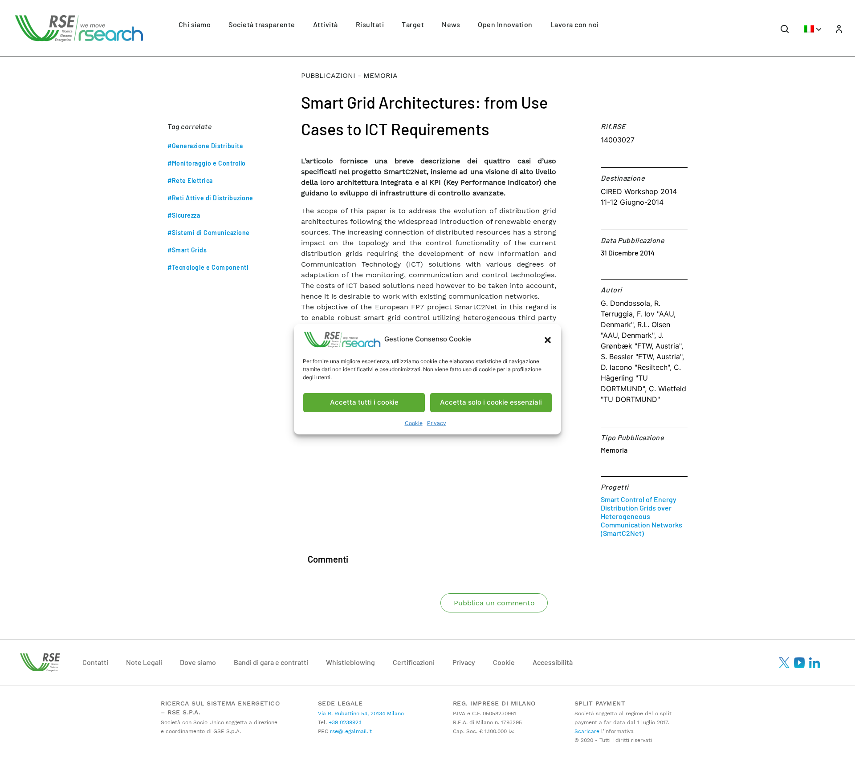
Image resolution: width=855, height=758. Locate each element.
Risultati (370, 24)
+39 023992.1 (344, 722)
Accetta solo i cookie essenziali (491, 402)
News (451, 24)
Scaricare (586, 731)
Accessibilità (553, 662)
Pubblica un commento (494, 603)
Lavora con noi (574, 24)
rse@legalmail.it (350, 731)
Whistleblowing (350, 662)
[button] (547, 339)
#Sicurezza (183, 215)
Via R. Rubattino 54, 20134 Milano (361, 713)
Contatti (95, 662)
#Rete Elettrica (190, 180)
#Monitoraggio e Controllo (206, 163)
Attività (325, 24)
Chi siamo (195, 24)
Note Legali (144, 662)
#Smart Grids (187, 250)
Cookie (414, 423)
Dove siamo (198, 662)
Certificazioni (414, 662)
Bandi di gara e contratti (271, 662)
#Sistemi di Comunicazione (208, 232)
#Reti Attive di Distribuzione (210, 198)
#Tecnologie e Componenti (207, 267)
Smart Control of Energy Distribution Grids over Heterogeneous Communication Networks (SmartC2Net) (641, 516)
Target (413, 24)
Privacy (436, 423)
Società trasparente (261, 24)
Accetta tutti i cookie (364, 402)
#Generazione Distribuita (205, 146)
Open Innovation (505, 24)
